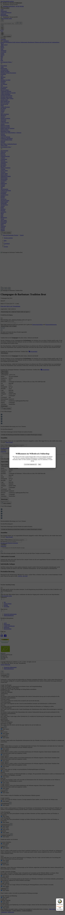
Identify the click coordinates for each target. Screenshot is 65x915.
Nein (40, 464)
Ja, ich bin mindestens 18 (30, 464)
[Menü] (62, 899)
